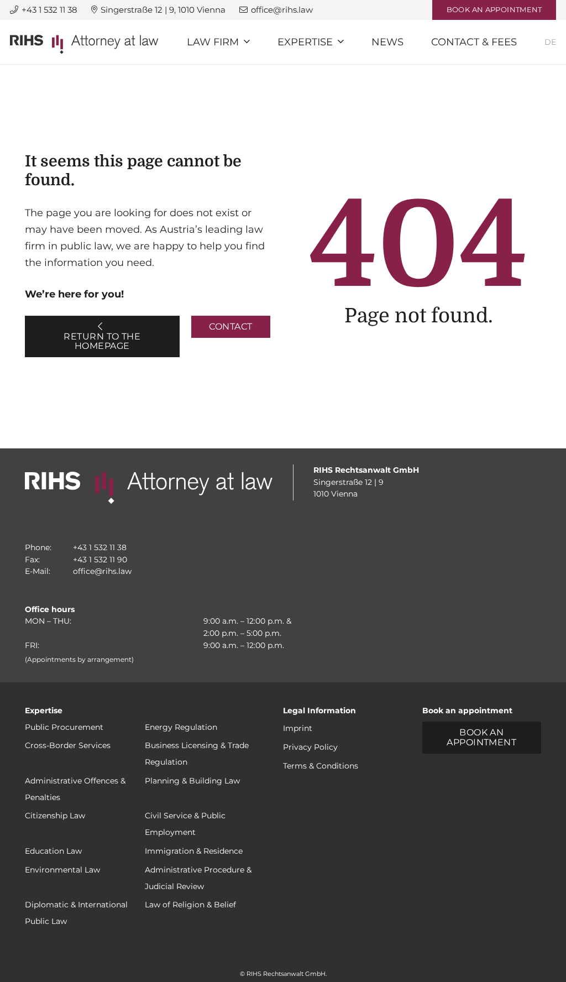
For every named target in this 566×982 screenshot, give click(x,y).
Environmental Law (62, 870)
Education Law (53, 851)
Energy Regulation (181, 727)
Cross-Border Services (68, 745)
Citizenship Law (55, 816)
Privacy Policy (310, 747)
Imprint (297, 728)
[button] (247, 42)
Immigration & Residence (194, 851)
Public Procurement (64, 727)
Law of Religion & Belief (190, 905)
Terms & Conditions (320, 766)
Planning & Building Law (192, 781)
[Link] (84, 44)
